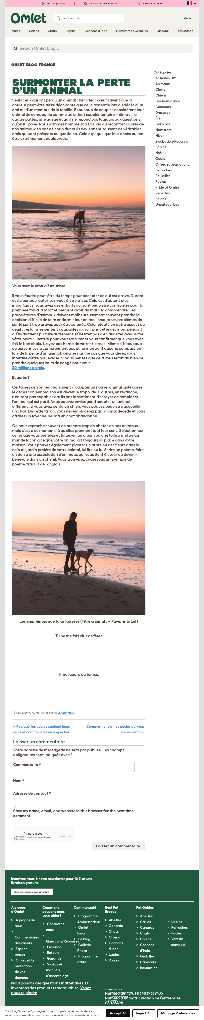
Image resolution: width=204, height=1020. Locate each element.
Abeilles (115, 920)
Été (158, 118)
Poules (160, 182)
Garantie (54, 958)
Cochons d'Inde (167, 101)
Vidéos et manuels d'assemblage (57, 970)
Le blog (84, 939)
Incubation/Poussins (171, 141)
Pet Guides (145, 908)
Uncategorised (167, 205)
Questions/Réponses (62, 941)
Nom (18, 780)
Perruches (163, 170)
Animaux (66, 713)
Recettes (162, 193)
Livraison (54, 947)
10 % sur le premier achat (103, 3)
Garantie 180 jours (151, 3)
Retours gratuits (55, 3)
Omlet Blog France (33, 65)
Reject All (143, 1013)
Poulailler (162, 176)
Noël (159, 153)
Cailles (145, 922)
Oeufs (160, 159)
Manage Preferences (178, 1013)
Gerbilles (162, 124)
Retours (53, 953)
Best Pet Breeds (111, 910)
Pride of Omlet (167, 187)
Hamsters (163, 130)
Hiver (159, 136)
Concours (163, 107)
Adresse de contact (32, 793)
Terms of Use (115, 989)
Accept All (118, 1013)
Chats (160, 89)
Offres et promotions (172, 164)
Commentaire (27, 764)
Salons (160, 199)
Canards (116, 926)
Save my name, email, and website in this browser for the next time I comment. (74, 813)
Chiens (160, 95)
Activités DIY (165, 78)
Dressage (163, 113)
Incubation (148, 968)
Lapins (160, 147)
